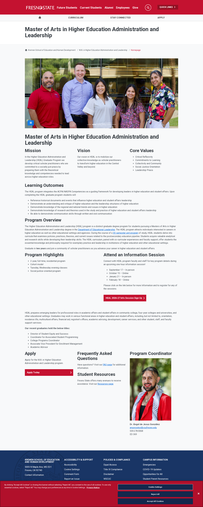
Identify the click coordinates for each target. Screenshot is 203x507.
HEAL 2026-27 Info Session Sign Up (124, 298)
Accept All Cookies (155, 501)
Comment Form (71, 474)
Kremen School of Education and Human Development (52, 50)
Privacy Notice (93, 488)
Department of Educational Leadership (96, 229)
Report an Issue (72, 479)
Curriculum (75, 17)
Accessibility (70, 464)
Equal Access (110, 464)
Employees (123, 7)
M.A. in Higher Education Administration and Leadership (103, 50)
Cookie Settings (72, 469)
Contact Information (34, 475)
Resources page (105, 384)
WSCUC (107, 479)
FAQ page (107, 364)
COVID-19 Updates (152, 469)
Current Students (91, 7)
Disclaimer (109, 474)
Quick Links (166, 7)
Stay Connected (120, 17)
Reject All (155, 494)
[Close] (199, 494)
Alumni (109, 7)
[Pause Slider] (31, 123)
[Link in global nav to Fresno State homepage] (40, 7)
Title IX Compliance (113, 469)
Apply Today (33, 372)
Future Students (67, 7)
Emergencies (149, 464)
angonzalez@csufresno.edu (143, 427)
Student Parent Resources (155, 479)
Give (135, 7)
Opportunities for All (152, 474)
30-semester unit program (125, 233)
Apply (161, 17)
